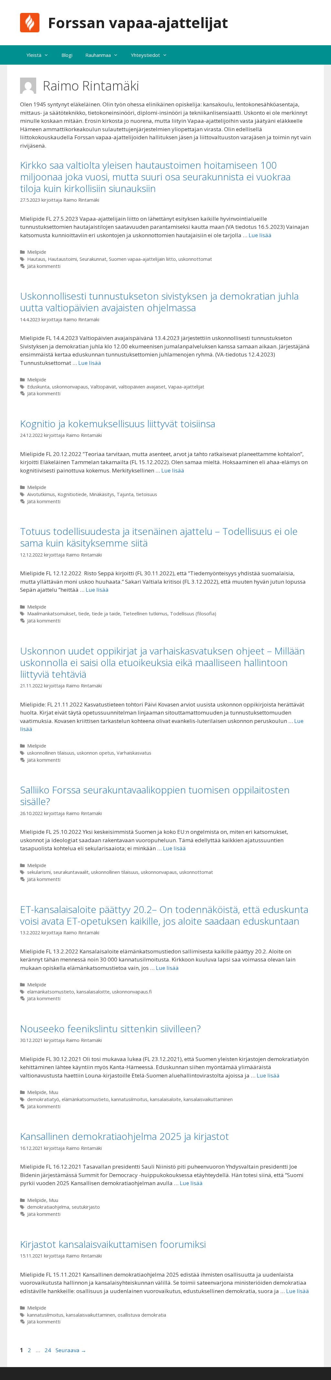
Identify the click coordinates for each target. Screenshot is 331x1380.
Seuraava (71, 1350)
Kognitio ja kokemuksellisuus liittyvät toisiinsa (117, 423)
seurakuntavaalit (71, 872)
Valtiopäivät (103, 387)
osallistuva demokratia (142, 1315)
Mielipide (36, 252)
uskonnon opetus (95, 753)
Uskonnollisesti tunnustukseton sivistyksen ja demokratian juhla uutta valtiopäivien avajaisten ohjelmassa (159, 301)
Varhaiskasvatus (134, 753)
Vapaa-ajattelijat (186, 387)
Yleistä (34, 55)
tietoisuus (146, 494)
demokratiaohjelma (48, 1207)
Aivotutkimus (41, 494)
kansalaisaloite (165, 1099)
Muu (53, 1092)
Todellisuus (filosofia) (193, 613)
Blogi (66, 55)
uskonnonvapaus (70, 387)
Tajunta (125, 494)
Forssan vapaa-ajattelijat (138, 22)
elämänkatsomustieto (50, 992)
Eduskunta (38, 387)
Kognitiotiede (72, 494)
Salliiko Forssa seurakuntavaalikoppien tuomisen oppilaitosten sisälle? (155, 795)
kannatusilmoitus (129, 1099)
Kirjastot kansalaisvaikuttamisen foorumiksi (113, 1244)
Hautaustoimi (62, 259)
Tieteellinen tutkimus (145, 613)
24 (48, 1350)
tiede (83, 613)
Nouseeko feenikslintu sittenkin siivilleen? (110, 1028)
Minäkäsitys (101, 494)
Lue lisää (260, 235)
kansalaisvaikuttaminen (208, 1099)
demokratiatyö (43, 1099)
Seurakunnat (93, 259)
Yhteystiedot (145, 55)
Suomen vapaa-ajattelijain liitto (142, 259)
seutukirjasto (86, 1207)
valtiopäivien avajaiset (142, 387)
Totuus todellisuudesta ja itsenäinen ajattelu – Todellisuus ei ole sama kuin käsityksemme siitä (159, 537)
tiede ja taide (106, 613)
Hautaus (36, 259)
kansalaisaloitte (93, 992)
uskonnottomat (195, 259)
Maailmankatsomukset (51, 613)
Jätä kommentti (43, 266)
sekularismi (39, 872)
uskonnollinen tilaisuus (50, 753)
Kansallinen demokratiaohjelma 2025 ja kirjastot (124, 1136)
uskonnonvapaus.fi (132, 992)
